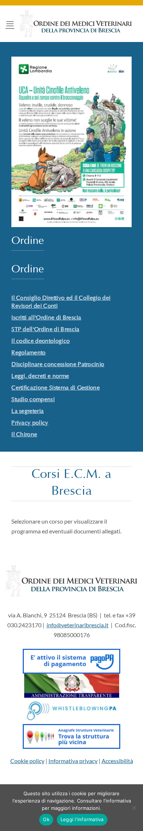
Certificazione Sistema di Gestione (55, 388)
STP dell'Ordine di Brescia (45, 330)
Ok (46, 819)
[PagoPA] (71, 659)
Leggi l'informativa (82, 819)
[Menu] (10, 23)
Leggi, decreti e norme (40, 376)
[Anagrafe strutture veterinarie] (71, 735)
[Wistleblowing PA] (71, 709)
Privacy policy (29, 423)
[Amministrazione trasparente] (71, 684)
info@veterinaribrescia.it (78, 624)
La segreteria (27, 411)
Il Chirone (24, 435)
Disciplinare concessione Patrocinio (57, 365)
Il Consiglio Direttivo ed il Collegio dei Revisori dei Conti (60, 302)
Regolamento (28, 353)
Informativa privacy (73, 760)
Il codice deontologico (40, 341)
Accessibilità (117, 760)
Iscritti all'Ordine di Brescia (46, 318)
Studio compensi (33, 400)
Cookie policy (27, 760)
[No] (134, 810)
